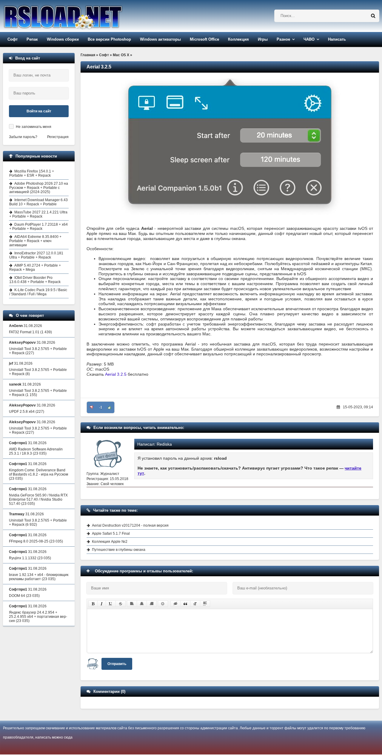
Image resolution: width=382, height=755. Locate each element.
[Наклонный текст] (101, 603)
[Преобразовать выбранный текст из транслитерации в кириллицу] (195, 603)
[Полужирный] (93, 603)
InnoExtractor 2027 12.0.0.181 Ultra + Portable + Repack (36, 255)
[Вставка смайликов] (163, 603)
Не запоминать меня (33, 127)
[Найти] (373, 16)
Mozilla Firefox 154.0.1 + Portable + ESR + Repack (31, 173)
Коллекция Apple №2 (109, 541)
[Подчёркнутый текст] (111, 603)
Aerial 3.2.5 (116, 374)
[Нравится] (109, 407)
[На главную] (78, 16)
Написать (337, 39)
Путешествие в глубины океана (118, 550)
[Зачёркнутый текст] (120, 603)
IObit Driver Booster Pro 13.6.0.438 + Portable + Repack (35, 280)
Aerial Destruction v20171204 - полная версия (130, 525)
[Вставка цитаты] (185, 603)
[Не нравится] (91, 407)
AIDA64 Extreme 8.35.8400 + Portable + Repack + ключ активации (35, 241)
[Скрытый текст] (175, 603)
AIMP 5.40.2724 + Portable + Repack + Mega (35, 267)
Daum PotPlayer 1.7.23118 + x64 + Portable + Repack (38, 226)
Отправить (116, 664)
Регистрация (58, 137)
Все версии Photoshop (109, 39)
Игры (263, 39)
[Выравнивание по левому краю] (132, 603)
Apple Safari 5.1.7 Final (111, 533)
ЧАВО (309, 39)
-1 (100, 407)
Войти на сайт (39, 111)
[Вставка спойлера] (205, 603)
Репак (32, 39)
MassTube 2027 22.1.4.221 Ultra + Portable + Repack (38, 214)
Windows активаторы (160, 39)
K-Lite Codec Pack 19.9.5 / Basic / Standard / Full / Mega (38, 292)
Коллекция (238, 39)
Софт (12, 39)
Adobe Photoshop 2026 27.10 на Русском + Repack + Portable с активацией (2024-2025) (38, 187)
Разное (283, 39)
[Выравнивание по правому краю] (152, 603)
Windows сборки (63, 39)
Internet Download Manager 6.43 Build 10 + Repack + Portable (38, 202)
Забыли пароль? (23, 137)
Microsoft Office (204, 39)
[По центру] (142, 603)
